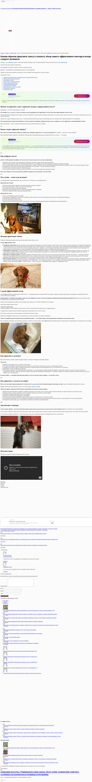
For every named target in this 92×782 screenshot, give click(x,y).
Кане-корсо (12, 16)
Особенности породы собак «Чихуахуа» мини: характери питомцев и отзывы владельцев (23, 729)
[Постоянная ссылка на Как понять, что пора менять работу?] (4, 635)
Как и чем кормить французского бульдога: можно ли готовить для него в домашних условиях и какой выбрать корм (30, 614)
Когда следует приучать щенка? (11, 78)
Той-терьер (12, 32)
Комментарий (4, 586)
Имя (1, 588)
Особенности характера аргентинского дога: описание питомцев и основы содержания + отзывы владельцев (29, 528)
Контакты (5, 4)
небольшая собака (12, 62)
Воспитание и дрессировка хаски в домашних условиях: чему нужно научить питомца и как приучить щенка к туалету (30, 625)
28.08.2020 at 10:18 (7, 567)
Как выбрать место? (8, 80)
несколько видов (63, 62)
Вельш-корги (12, 36)
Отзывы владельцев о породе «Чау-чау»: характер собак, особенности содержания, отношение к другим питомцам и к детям (32, 736)
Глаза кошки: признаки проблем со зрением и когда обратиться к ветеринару (21, 643)
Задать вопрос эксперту (81, 141)
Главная (5, 11)
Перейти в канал (82, 96)
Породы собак (10, 13)
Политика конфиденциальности (10, 6)
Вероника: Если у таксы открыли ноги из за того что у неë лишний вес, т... (20, 667)
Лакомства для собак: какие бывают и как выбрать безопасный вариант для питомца (22, 633)
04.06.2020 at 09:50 (7, 556)
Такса (10, 31)
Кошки (5, 50)
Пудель (11, 43)
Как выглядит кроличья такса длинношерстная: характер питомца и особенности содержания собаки (24, 545)
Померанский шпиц (14, 42)
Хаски (10, 48)
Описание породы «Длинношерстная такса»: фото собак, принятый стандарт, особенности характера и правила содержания (40, 773)
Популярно (5, 600)
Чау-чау (11, 49)
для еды (28, 167)
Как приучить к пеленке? (9, 85)
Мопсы (11, 18)
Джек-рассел (12, 22)
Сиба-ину (11, 46)
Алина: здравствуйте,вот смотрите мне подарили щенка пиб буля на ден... (20, 651)
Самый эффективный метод (10, 84)
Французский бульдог (15, 19)
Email (2, 591)
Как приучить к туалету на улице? (12, 87)
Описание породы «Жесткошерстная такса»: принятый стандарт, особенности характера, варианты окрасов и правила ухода (29, 539)
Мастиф (11, 40)
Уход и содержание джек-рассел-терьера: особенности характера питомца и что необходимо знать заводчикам (28, 725)
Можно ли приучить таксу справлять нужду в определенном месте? (20, 77)
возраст (42, 135)
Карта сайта (5, 3)
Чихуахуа (11, 25)
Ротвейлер (12, 23)
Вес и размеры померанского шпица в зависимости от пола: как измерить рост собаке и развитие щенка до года (29, 610)
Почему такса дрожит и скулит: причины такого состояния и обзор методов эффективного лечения (23, 533)
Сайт (2, 593)
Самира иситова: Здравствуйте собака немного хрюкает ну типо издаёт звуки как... (22, 673)
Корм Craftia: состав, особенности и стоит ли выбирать (15, 640)
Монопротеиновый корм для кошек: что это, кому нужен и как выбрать (19, 629)
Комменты (5, 603)
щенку (9, 112)
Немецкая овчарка (14, 29)
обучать (30, 67)
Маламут (11, 39)
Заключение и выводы (9, 88)
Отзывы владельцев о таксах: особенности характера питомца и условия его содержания (24, 529)
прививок (34, 384)
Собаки (5, 12)
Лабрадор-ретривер (14, 38)
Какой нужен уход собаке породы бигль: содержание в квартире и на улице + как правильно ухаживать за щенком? (29, 617)
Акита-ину (12, 26)
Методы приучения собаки (10, 82)
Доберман (11, 33)
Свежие (5, 602)
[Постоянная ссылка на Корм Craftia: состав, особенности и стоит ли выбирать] (4, 639)
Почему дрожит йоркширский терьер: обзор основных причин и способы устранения (23, 621)
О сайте (4, 5)
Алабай (11, 35)
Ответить (5, 561)
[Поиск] (1, 1)
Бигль (10, 21)
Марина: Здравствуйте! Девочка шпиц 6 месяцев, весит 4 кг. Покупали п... (20, 656)
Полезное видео (8, 89)
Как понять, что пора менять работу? (11, 637)
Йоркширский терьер (15, 15)
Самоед (11, 45)
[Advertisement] (28, 502)
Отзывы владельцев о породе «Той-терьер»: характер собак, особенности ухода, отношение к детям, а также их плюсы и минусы (33, 732)
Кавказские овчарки (14, 28)
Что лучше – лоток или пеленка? (11, 81)
